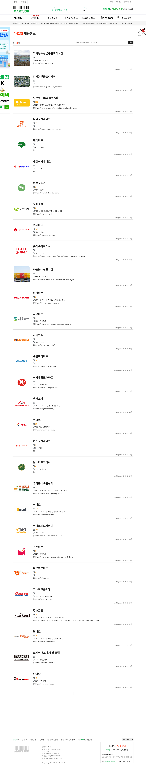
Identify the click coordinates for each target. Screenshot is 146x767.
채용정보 (18, 17)
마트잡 (21, 9)
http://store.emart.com (44, 514)
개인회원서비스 (71, 17)
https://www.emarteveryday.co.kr (48, 536)
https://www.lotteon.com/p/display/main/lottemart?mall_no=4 (60, 256)
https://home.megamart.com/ (47, 303)
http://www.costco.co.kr (44, 599)
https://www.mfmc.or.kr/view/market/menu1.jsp (54, 279)
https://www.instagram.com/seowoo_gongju (53, 324)
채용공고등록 (125, 17)
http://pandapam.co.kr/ (44, 684)
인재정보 (35, 17)
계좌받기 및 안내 (85, 740)
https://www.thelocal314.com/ (47, 193)
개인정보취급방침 (52, 740)
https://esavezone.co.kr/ (45, 345)
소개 (16, 740)
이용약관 (41, 740)
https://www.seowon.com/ (45, 641)
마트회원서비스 (88, 17)
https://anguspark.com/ (44, 408)
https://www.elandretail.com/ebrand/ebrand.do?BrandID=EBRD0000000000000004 (67, 620)
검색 (130, 42)
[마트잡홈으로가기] (22, 752)
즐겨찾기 (16, 2)
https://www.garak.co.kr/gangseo (48, 87)
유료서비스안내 (128, 2)
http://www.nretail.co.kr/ (45, 430)
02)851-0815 (117, 750)
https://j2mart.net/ (42, 578)
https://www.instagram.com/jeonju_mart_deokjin (54, 557)
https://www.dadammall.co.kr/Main (49, 129)
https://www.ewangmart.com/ (47, 387)
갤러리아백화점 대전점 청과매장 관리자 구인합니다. (60, 23)
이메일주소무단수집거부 (68, 740)
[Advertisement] (73, 724)
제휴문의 (33, 740)
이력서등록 (108, 17)
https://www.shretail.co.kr (45, 366)
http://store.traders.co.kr (45, 663)
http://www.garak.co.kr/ (44, 63)
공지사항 (23, 2)
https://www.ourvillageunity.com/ (48, 493)
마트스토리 (52, 17)
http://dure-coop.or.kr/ (44, 214)
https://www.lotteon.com (45, 235)
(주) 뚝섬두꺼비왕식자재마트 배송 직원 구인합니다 (100, 23)
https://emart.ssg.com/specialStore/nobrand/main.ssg (56, 108)
